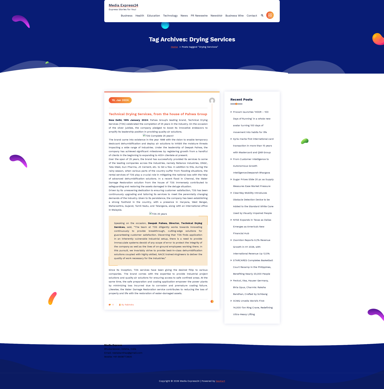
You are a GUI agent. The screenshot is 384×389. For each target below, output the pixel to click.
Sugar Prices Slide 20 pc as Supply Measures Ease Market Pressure (253, 183)
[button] (262, 15)
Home (174, 46)
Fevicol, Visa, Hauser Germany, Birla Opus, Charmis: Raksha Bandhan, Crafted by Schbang (250, 287)
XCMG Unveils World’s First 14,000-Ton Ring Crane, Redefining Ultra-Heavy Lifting (253, 307)
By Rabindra (128, 304)
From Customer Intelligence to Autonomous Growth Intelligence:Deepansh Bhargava (251, 166)
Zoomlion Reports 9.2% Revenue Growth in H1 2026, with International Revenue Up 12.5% (251, 247)
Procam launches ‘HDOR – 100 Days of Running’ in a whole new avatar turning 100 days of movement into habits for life (251, 122)
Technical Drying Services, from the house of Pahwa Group (158, 114)
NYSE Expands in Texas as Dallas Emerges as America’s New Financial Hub (252, 226)
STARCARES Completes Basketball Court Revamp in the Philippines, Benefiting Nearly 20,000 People (253, 267)
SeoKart (220, 381)
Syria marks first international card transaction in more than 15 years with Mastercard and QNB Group (253, 145)
